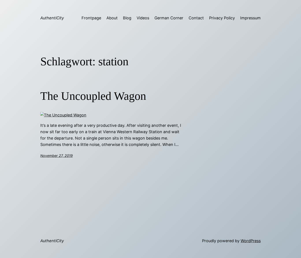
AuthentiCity (52, 18)
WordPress (251, 240)
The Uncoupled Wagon (93, 96)
